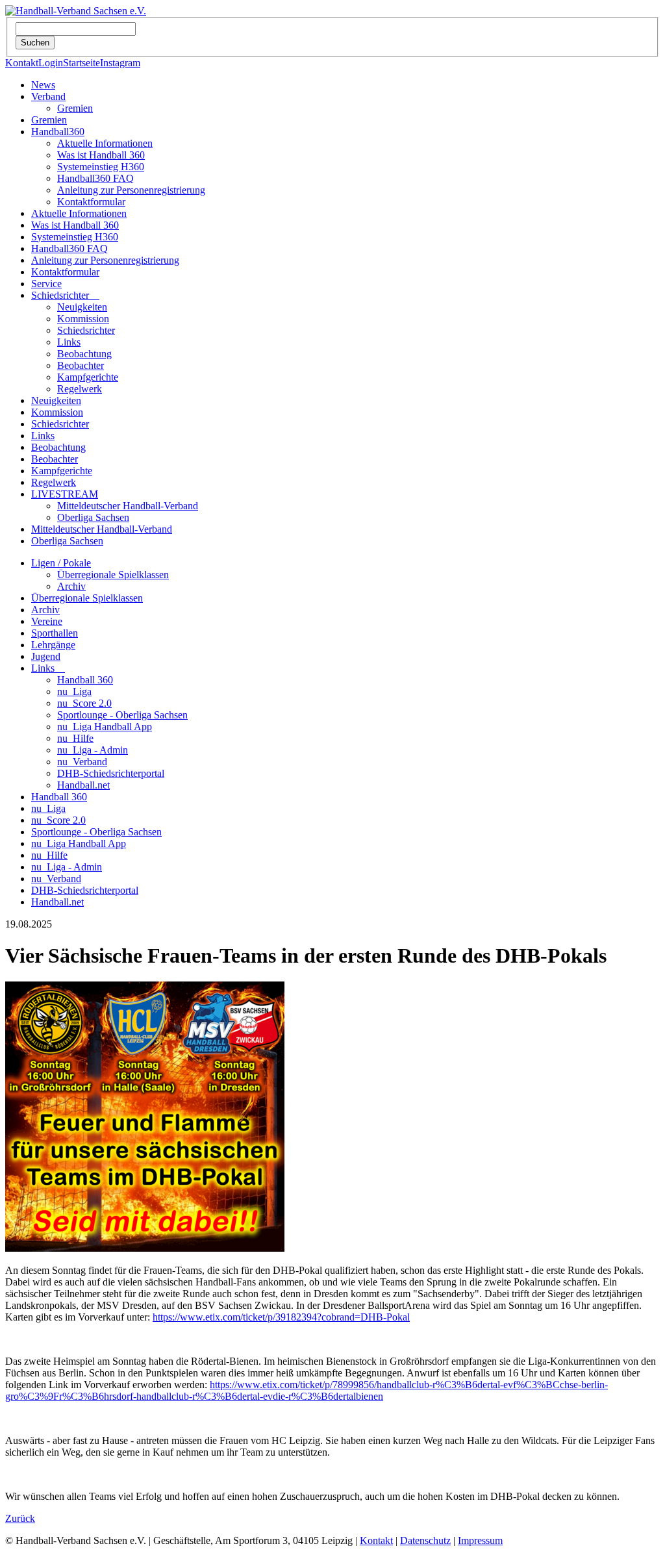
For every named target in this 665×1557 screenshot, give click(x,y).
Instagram (120, 62)
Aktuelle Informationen (105, 143)
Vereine (46, 621)
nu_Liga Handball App (104, 726)
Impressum (480, 1540)
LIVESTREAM (64, 494)
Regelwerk (79, 388)
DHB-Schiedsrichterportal (110, 773)
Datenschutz (425, 1540)
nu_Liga (74, 691)
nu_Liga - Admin (92, 749)
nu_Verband (82, 761)
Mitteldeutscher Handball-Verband (127, 505)
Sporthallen (54, 633)
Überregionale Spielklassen (113, 574)
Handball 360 (85, 679)
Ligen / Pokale (61, 562)
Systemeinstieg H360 (100, 166)
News (43, 84)
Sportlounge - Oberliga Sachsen (122, 714)
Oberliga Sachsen (93, 517)
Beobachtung (84, 353)
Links (69, 342)
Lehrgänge (53, 644)
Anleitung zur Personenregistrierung (131, 190)
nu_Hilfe (75, 738)
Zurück (20, 1518)
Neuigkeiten (82, 306)
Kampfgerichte (87, 377)
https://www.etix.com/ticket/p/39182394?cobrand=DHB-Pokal (281, 1317)
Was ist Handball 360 (101, 154)
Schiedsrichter (65, 295)
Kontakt (21, 62)
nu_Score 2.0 (84, 703)
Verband (48, 96)
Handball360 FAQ (95, 178)
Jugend (45, 656)
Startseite (81, 62)
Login (50, 62)
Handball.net (83, 785)
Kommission (83, 318)
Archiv (71, 586)
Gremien (75, 108)
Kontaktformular (91, 201)
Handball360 (57, 131)
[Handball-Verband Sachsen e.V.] (75, 10)
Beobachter (80, 365)
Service (46, 283)
